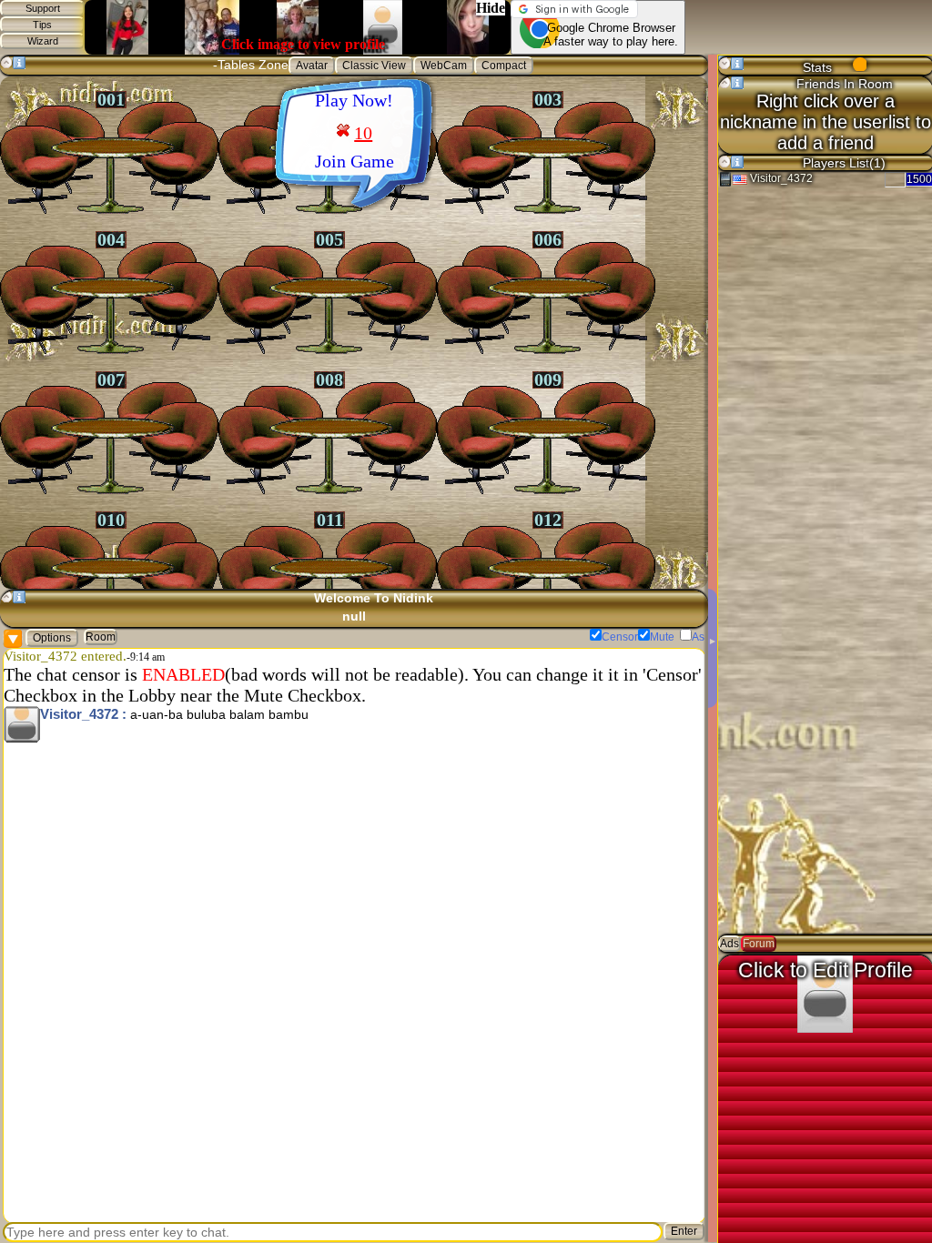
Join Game (354, 161)
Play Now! (354, 100)
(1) (878, 163)
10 (363, 133)
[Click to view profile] (22, 724)
